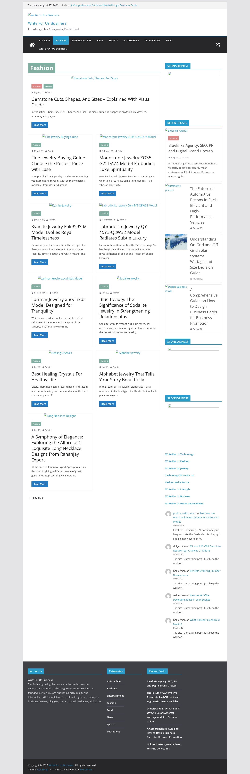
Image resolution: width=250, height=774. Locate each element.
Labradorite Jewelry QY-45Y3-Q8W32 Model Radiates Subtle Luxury (123, 232)
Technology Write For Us (179, 475)
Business (44, 40)
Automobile (131, 40)
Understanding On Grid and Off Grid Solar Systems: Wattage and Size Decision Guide (204, 255)
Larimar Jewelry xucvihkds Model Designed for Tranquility (58, 305)
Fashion (61, 40)
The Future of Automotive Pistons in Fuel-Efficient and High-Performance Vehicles (203, 205)
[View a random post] (218, 45)
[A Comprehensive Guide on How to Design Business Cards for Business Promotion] (176, 309)
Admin (48, 92)
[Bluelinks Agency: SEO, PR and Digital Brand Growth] (193, 131)
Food (169, 40)
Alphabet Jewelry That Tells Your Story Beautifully (126, 377)
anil (187, 157)
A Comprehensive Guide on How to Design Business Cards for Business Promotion (204, 306)
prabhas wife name (184, 513)
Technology (152, 40)
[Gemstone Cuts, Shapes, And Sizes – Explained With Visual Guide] (94, 78)
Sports (113, 40)
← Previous (35, 498)
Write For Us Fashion (177, 461)
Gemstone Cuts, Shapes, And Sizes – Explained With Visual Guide (91, 102)
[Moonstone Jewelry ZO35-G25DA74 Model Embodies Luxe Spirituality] (128, 136)
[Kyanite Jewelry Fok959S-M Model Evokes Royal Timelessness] (60, 205)
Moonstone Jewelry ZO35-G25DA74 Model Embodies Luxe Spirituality (127, 163)
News (100, 40)
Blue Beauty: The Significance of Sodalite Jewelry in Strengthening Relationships (124, 308)
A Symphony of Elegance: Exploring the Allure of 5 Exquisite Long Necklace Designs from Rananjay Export (57, 448)
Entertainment (81, 40)
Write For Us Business (47, 23)
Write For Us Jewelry (177, 468)
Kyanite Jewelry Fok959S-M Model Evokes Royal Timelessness (59, 232)
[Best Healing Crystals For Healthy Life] (60, 352)
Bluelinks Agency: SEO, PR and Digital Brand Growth (190, 148)
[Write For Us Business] (32, 45)
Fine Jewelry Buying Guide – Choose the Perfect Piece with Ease (60, 163)
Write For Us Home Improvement (184, 503)
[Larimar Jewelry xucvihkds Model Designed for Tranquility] (60, 278)
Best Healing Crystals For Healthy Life (56, 377)
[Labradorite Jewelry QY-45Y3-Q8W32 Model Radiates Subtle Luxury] (128, 205)
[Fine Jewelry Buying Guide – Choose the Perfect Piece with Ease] (60, 136)
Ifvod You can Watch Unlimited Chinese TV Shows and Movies (196, 517)
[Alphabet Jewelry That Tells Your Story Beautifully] (128, 352)
